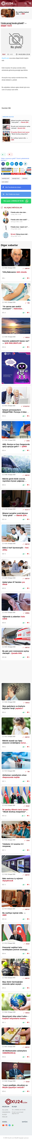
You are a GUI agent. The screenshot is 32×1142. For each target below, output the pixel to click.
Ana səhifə (5, 1110)
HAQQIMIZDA (6, 1112)
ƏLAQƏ (4, 1114)
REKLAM (4, 1117)
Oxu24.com (5, 58)
